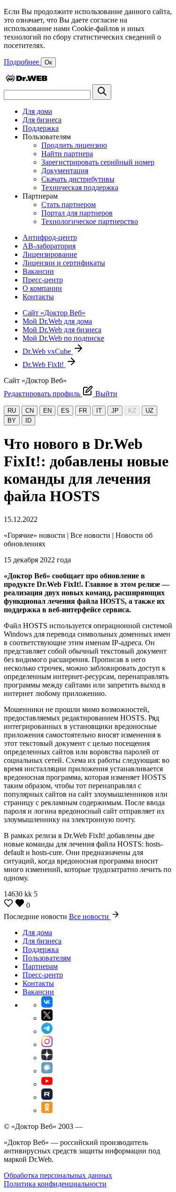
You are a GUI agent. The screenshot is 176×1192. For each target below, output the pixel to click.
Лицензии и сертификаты (64, 263)
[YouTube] (47, 1084)
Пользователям (47, 958)
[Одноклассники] (47, 1110)
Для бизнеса (42, 120)
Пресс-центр (43, 280)
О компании (42, 288)
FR (83, 410)
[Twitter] (47, 1018)
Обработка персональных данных (58, 1175)
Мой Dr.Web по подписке (63, 338)
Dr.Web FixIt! (44, 364)
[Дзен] (47, 1058)
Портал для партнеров (77, 213)
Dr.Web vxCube (48, 351)
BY (12, 420)
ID (28, 420)
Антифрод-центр (50, 237)
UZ (149, 410)
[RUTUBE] (47, 1097)
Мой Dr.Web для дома (57, 321)
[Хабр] (47, 1071)
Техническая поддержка (79, 188)
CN (29, 410)
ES (65, 410)
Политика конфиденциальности (55, 1184)
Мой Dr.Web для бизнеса (62, 330)
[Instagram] (47, 1044)
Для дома (37, 111)
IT (99, 410)
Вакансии (38, 271)
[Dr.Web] (26, 80)
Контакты (38, 297)
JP (115, 410)
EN (47, 410)
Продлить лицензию (74, 145)
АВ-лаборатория (49, 246)
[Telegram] (47, 1031)
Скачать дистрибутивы (78, 179)
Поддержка (41, 128)
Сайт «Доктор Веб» (54, 313)
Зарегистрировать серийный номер (97, 162)
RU (12, 410)
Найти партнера (67, 154)
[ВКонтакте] (47, 1005)
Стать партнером (68, 204)
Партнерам (40, 966)
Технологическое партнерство (89, 221)
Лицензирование (50, 254)
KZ (132, 410)
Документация (64, 171)
